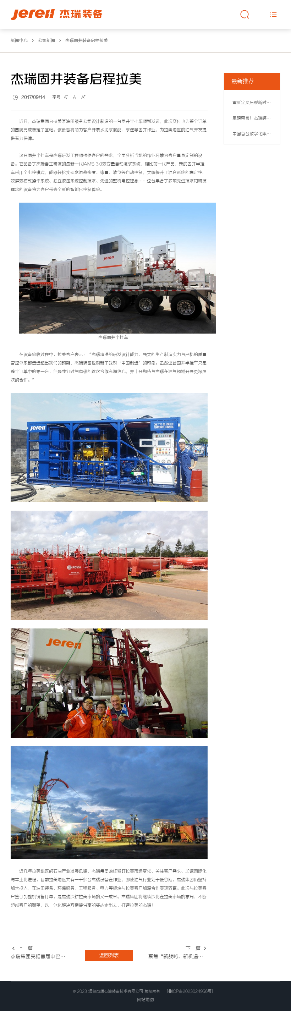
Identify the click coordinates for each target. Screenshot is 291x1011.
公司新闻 (46, 40)
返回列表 (109, 955)
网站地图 (145, 999)
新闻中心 (19, 40)
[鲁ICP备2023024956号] (190, 991)
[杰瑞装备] (57, 14)
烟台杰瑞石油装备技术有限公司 (115, 991)
